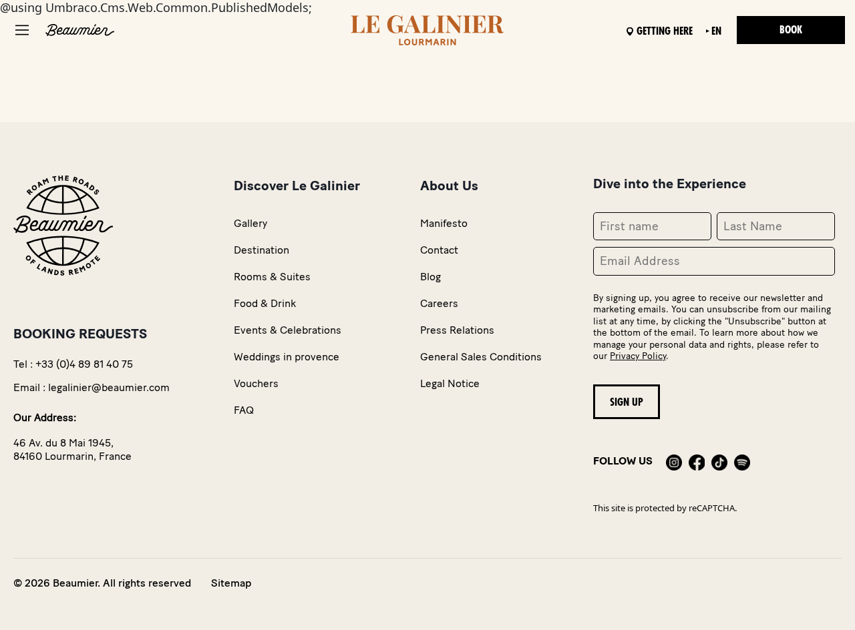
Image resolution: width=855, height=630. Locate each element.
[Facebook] (697, 460)
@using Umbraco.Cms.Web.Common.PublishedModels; (415, 294)
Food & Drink (265, 303)
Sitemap (231, 583)
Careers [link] (439, 303)
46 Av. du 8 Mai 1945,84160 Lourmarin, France (72, 449)
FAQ (244, 410)
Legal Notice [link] (450, 383)
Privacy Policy (638, 356)
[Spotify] (742, 460)
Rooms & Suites (272, 276)
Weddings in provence (286, 356)
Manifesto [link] (444, 223)
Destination (261, 250)
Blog (430, 276)
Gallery (250, 223)
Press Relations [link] (457, 330)
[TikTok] (719, 460)
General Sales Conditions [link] (481, 356)
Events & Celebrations (287, 330)
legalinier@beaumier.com (109, 387)
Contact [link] (439, 250)
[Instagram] (674, 460)
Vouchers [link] (256, 383)
